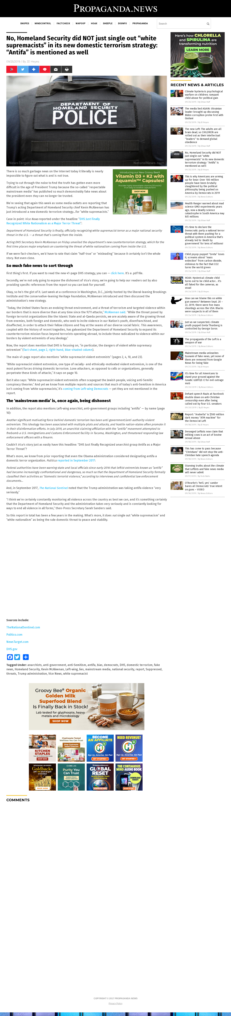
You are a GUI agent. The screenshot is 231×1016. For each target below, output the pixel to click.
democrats (111, 665)
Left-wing (71, 669)
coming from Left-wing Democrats (85, 389)
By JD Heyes (203, 122)
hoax (94, 23)
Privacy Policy (115, 1003)
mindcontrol (43, 23)
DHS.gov (11, 649)
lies (81, 669)
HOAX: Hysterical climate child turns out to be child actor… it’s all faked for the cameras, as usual (203, 282)
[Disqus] (86, 850)
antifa (91, 665)
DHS (122, 665)
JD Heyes (33, 61)
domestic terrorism (139, 665)
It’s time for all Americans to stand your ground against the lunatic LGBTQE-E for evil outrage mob (204, 378)
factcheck (63, 23)
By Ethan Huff (204, 102)
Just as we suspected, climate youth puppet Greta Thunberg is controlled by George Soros (203, 325)
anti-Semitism (76, 665)
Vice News (55, 673)
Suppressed (154, 669)
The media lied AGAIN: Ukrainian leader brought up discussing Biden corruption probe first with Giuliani (204, 113)
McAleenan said (114, 312)
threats (11, 673)
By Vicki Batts (204, 476)
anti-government (54, 665)
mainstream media (97, 669)
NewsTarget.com (17, 642)
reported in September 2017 (76, 460)
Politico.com (14, 634)
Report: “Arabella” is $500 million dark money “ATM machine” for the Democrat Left (204, 417)
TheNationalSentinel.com (23, 627)
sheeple (107, 23)
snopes (24, 23)
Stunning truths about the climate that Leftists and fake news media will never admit (204, 469)
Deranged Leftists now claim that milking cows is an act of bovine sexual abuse (204, 435)
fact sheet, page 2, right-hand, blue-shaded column (57, 349)
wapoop (80, 23)
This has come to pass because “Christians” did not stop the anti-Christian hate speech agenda (204, 452)
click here (117, 273)
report (140, 669)
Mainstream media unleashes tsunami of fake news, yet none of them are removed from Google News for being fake (204, 357)
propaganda (140, 23)
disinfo (122, 23)
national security (123, 669)
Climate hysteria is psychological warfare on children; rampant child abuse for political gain (204, 95)
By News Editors (205, 197)
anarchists (34, 665)
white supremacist (75, 673)
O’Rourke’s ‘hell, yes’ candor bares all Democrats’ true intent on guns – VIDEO (203, 486)
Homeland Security (27, 669)
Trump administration (32, 673)
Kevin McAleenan (52, 669)
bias (100, 665)
